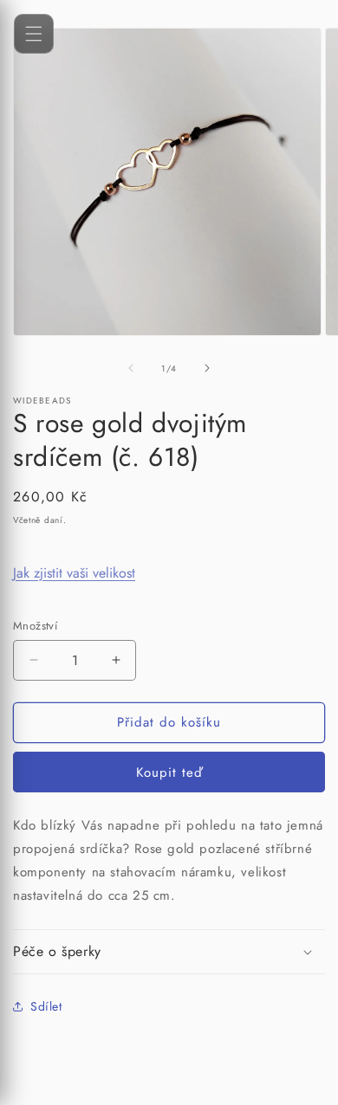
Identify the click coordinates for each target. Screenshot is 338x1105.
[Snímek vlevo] (131, 368)
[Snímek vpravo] (207, 368)
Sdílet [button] (46, 1006)
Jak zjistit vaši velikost (74, 573)
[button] (169, 952)
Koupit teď (169, 772)
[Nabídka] (34, 34)
